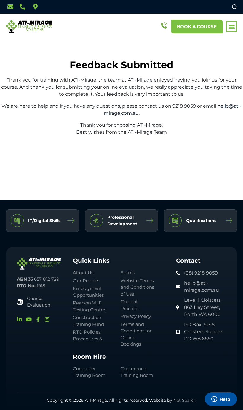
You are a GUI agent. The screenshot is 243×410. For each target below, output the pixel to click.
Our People (85, 280)
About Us (83, 272)
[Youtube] (28, 319)
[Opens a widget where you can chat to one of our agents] (220, 399)
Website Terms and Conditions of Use (137, 287)
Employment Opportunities (88, 291)
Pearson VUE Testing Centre (89, 306)
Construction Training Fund (88, 321)
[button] (231, 26)
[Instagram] (47, 319)
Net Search (184, 400)
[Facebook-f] (38, 319)
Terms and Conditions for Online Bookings (136, 334)
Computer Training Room (90, 372)
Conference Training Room (137, 372)
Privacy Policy (136, 316)
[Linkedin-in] (19, 319)
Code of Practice (129, 305)
